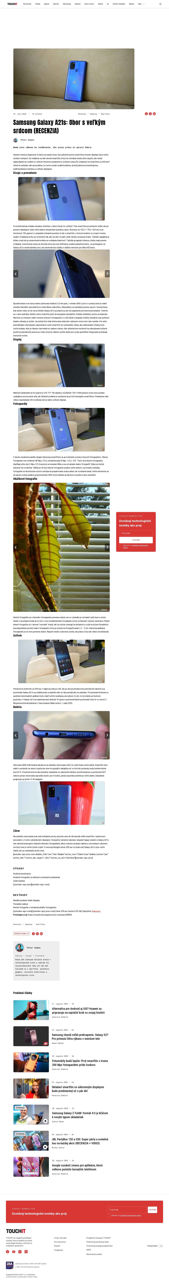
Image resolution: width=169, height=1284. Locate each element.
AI (108, 4)
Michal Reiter (58, 1148)
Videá (37, 4)
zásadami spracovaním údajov (130, 1215)
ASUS (100, 4)
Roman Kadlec (58, 1043)
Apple (46, 4)
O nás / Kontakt (60, 1238)
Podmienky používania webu (97, 1242)
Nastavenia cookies (94, 1254)
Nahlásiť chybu (20, 933)
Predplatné (58, 1250)
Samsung (67, 4)
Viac (140, 4)
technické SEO (12, 1277)
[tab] (60, 296)
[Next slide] (107, 273)
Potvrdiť (136, 540)
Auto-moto (89, 4)
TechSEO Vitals (32, 1277)
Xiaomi (77, 4)
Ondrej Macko (58, 1121)
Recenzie (27, 4)
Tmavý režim (152, 1246)
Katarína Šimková (60, 1017)
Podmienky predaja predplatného (99, 1246)
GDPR (88, 1250)
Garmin (56, 4)
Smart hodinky (119, 4)
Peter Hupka (27, 139)
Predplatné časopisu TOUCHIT (98, 1238)
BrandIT (57, 1246)
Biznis (131, 4)
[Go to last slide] (15, 273)
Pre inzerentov (60, 1242)
